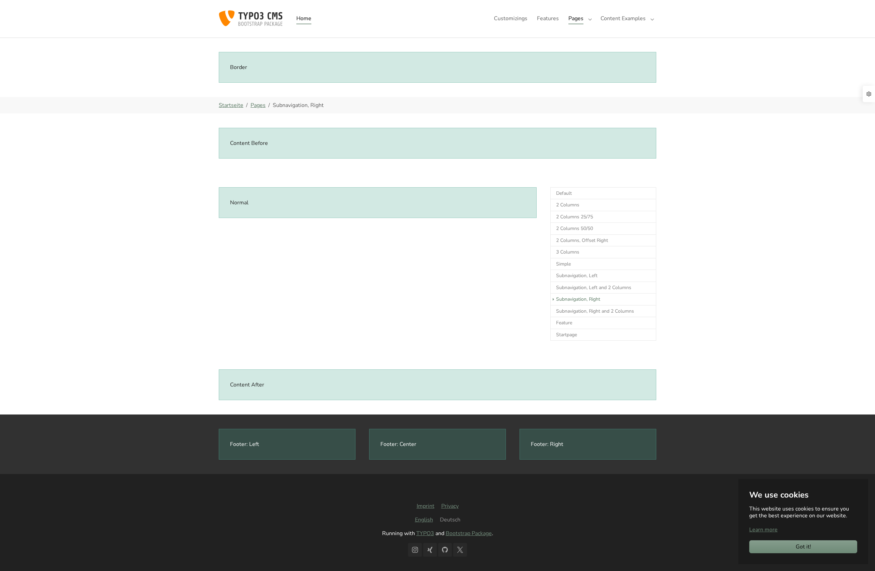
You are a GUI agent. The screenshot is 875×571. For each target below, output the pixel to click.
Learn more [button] (763, 529)
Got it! (803, 546)
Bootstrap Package (469, 533)
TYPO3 (425, 533)
